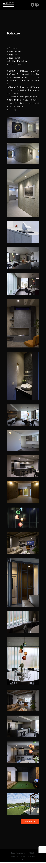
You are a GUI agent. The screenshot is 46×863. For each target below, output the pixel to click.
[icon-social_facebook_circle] (33, 5)
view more (29, 821)
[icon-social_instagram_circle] (37, 5)
